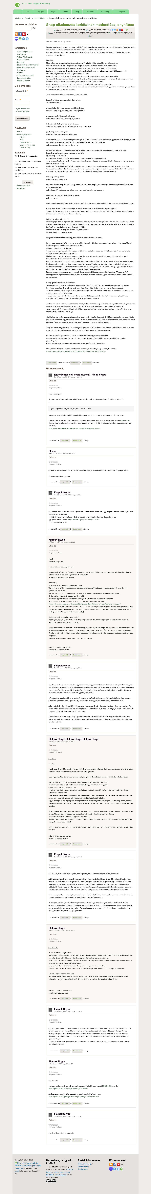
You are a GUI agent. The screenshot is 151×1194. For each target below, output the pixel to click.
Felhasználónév (21, 91)
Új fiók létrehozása (23, 109)
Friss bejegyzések (24, 134)
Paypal (120, 33)
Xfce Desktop (83, 1169)
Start (27, 11)
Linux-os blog (25, 147)
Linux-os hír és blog (27, 145)
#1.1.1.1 (51, 685)
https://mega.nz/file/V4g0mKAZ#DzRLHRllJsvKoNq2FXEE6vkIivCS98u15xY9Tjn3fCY (76, 351)
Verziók (20, 72)
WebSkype (125, 420)
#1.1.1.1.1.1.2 (53, 1081)
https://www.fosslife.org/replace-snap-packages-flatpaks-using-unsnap (74, 428)
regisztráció (74, 362)
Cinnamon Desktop (85, 1164)
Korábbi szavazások (23, 186)
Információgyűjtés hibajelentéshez (24, 79)
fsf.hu (17, 1171)
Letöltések (90, 11)
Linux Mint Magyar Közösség (36, 3)
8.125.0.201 (108, 1086)
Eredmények (20, 188)
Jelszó (18, 100)
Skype (52, 451)
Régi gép (40, 11)
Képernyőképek (23, 59)
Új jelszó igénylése (23, 111)
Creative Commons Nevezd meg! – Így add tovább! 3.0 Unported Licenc (59, 1172)
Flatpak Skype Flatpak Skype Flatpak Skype (74, 739)
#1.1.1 (51, 559)
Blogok (27, 18)
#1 (49, 470)
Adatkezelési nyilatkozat (23, 1166)
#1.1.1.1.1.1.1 (53, 947)
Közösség (105, 11)
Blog (77, 11)
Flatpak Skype (62, 492)
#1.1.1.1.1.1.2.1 (54, 1133)
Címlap (18, 18)
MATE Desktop (83, 1167)
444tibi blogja (39, 18)
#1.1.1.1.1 (52, 758)
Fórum (65, 11)
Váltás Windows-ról (24, 57)
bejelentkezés (87, 362)
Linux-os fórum (25, 142)
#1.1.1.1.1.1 (53, 874)
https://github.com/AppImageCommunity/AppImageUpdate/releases (74, 1097)
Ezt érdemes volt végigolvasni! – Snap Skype (80, 374)
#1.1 (50, 512)
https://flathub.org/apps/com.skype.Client (83, 520)
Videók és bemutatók (25, 75)
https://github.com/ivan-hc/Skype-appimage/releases (68, 1089)
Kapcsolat (19, 1168)
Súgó (53, 11)
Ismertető (20, 62)
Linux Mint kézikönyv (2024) (28, 65)
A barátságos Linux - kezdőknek (25, 52)
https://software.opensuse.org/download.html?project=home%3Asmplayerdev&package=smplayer (85, 604)
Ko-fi (110, 33)
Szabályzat (37, 1166)
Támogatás (121, 11)
